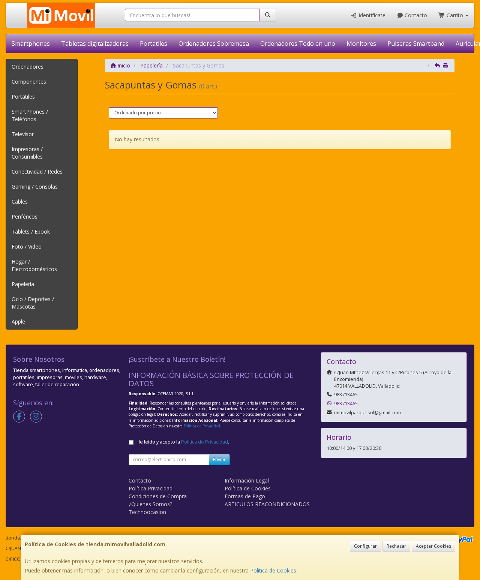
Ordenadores (28, 66)
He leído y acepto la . (182, 442)
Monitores (361, 43)
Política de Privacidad (202, 426)
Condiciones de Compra (158, 496)
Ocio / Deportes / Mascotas (33, 302)
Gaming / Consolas (35, 186)
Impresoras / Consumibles (27, 152)
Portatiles (153, 43)
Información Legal (247, 480)
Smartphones (31, 43)
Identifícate (371, 15)
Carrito (455, 15)
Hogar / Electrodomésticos (34, 265)
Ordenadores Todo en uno (297, 43)
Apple (18, 321)
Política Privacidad (150, 488)
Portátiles (23, 96)
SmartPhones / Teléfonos (30, 115)
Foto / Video (27, 246)
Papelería (23, 284)
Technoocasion (147, 512)
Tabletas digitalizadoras (95, 43)
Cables (20, 201)
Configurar (365, 546)
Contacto (415, 15)
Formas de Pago (245, 496)
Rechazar (396, 546)
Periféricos (25, 216)
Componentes (29, 81)
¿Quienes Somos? (150, 504)
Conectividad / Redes (37, 171)
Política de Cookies (273, 570)
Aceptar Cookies (433, 546)
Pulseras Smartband (415, 43)
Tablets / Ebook (31, 231)
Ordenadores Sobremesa (213, 43)
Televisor (23, 134)
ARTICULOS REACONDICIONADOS (267, 504)
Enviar (219, 459)
